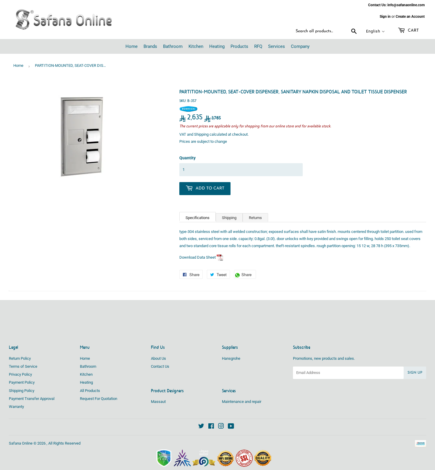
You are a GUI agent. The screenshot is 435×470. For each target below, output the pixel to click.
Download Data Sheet (197, 257)
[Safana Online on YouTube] (231, 427)
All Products (90, 390)
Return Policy (20, 358)
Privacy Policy (20, 374)
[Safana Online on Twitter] (201, 427)
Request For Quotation (98, 398)
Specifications (198, 217)
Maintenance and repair (241, 401)
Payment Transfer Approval (31, 398)
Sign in (385, 16)
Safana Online (21, 443)
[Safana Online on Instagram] (221, 427)
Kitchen (86, 374)
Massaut (158, 401)
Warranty (16, 406)
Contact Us (160, 366)
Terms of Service (23, 366)
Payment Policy (22, 382)
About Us (158, 358)
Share (248, 275)
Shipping (201, 134)
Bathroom (88, 366)
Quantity (187, 157)
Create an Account (410, 16)
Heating (86, 382)
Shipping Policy (21, 390)
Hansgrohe (231, 358)
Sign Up (414, 373)
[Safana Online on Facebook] (211, 427)
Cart (413, 30)
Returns (255, 217)
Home (18, 65)
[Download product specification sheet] (220, 257)
